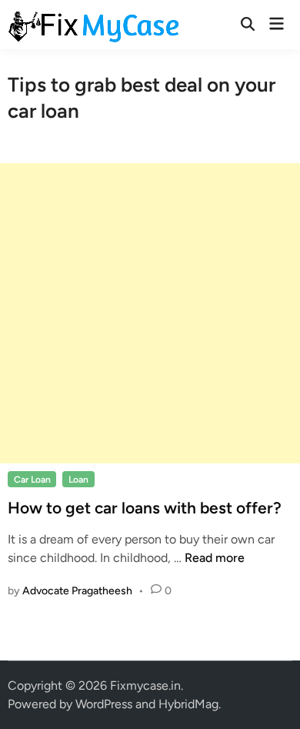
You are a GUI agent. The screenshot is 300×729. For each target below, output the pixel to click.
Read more (215, 557)
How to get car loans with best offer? (145, 507)
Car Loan (32, 479)
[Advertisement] (150, 313)
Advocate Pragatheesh (77, 590)
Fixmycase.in (145, 685)
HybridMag (188, 704)
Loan (78, 479)
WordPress (103, 704)
